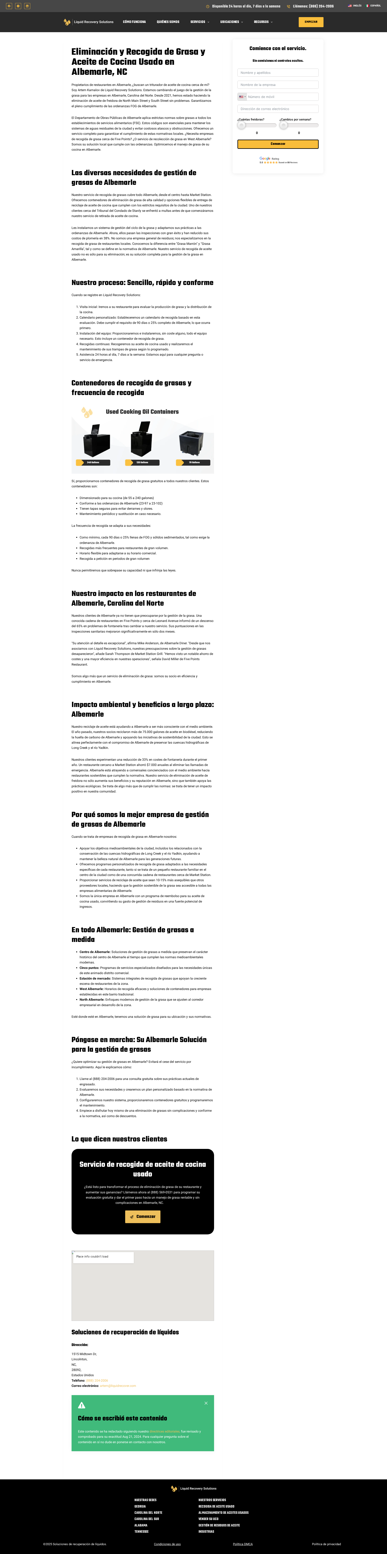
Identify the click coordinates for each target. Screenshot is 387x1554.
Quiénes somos (168, 22)
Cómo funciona (134, 22)
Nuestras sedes (145, 1500)
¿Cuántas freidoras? (250, 119)
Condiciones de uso (167, 1544)
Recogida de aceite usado (216, 1507)
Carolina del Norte (148, 1513)
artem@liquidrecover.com (118, 1386)
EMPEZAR (311, 22)
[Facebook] (9, 6)
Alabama (140, 1525)
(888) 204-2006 (97, 1380)
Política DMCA (243, 1544)
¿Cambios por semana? (295, 119)
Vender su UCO (208, 1519)
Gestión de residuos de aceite (219, 1525)
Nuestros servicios (212, 1500)
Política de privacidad (326, 1544)
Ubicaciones (229, 22)
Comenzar (278, 144)
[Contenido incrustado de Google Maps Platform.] (143, 1285)
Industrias (206, 1532)
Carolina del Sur (146, 1519)
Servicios (197, 22)
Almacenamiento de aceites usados (224, 1513)
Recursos (261, 22)
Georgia (140, 1507)
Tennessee (141, 1532)
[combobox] (242, 97)
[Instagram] (18, 6)
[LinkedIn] (27, 6)
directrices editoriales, (165, 1431)
